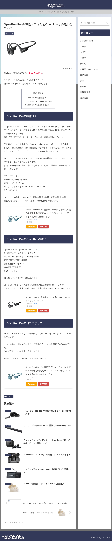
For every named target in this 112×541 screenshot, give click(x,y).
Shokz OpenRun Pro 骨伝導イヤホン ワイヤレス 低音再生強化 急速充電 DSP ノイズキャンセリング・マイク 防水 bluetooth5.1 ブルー (48, 213)
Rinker (35, 219)
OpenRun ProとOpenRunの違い (39, 101)
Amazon (31, 226)
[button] (107, 23)
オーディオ (9, 396)
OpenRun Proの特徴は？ (36, 98)
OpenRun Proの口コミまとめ (38, 105)
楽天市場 (43, 226)
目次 (35, 93)
